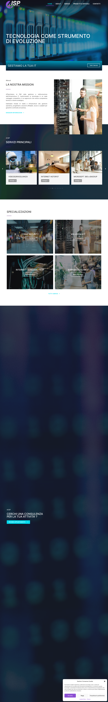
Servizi (67, 4)
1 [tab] (49, 188)
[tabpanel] (21, 168)
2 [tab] (50, 188)
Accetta (70, 695)
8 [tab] (61, 188)
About (58, 4)
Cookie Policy (82, 699)
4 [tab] (54, 188)
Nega (82, 695)
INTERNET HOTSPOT (17, 177)
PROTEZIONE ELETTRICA (84, 177)
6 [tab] (57, 188)
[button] (104, 681)
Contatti (96, 4)
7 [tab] (59, 188)
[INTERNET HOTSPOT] (21, 162)
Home (50, 4)
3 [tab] (52, 188)
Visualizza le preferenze (97, 695)
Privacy (89, 699)
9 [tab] (62, 188)
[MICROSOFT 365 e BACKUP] (54, 162)
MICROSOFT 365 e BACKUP (53, 177)
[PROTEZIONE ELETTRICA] (86, 162)
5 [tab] (56, 188)
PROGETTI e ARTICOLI (81, 4)
